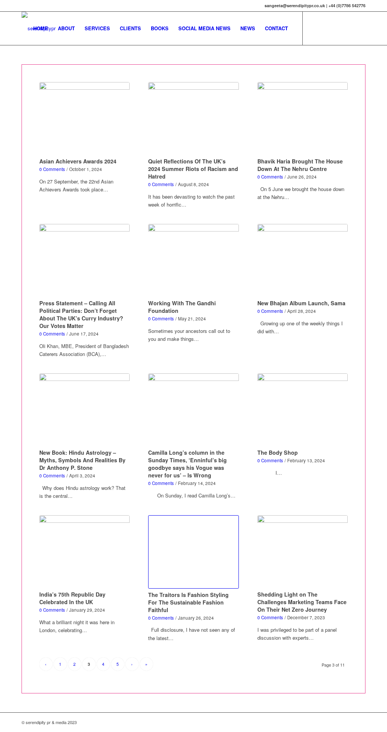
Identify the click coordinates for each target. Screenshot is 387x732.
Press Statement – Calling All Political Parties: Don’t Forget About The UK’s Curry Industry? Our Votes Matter (81, 314)
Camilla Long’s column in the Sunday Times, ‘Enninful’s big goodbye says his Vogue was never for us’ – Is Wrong (187, 464)
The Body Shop (277, 452)
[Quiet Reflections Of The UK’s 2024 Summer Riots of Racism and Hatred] (193, 118)
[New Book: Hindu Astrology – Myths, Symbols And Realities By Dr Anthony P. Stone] (84, 410)
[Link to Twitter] (314, 28)
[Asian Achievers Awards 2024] (84, 118)
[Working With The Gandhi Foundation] (193, 260)
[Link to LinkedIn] (348, 28)
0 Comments (52, 169)
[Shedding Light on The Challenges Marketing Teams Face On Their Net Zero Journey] (302, 552)
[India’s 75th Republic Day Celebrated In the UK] (84, 552)
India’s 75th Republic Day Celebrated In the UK (72, 598)
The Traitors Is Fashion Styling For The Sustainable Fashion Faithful (188, 602)
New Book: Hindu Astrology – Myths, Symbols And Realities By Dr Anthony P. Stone (82, 460)
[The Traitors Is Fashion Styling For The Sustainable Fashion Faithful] (193, 552)
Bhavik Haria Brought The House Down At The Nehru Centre (300, 165)
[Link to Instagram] (337, 28)
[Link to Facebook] (325, 28)
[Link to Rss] (359, 28)
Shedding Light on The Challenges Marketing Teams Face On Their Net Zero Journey (302, 602)
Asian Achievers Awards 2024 (77, 161)
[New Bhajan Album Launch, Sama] (302, 260)
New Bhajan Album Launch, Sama (301, 303)
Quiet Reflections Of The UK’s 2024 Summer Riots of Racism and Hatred (193, 168)
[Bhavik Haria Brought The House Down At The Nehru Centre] (302, 118)
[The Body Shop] (302, 410)
